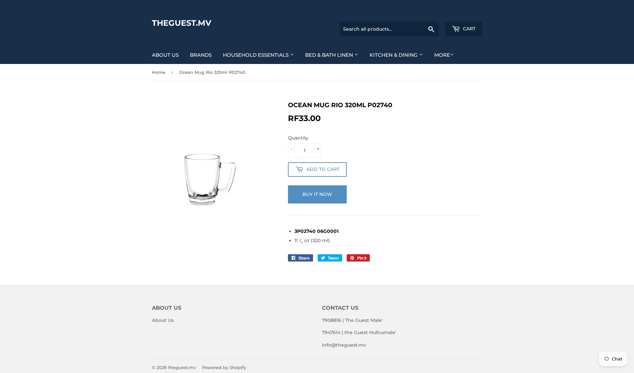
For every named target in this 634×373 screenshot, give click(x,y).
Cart (469, 29)
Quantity (298, 138)
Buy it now (317, 194)
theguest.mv (181, 23)
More (442, 55)
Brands (201, 55)
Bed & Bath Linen (329, 55)
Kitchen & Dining (394, 55)
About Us (165, 55)
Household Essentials (256, 55)
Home (158, 72)
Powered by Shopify (224, 367)
